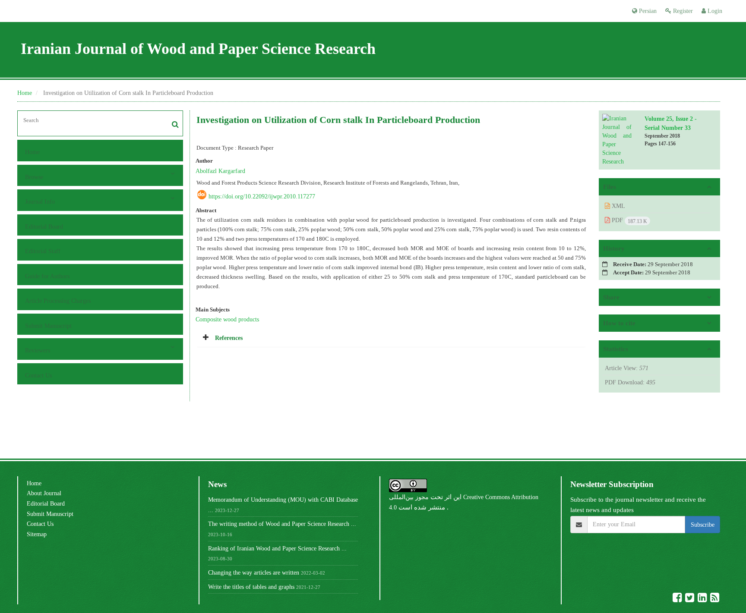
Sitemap (37, 534)
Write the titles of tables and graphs (251, 586)
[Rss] (714, 599)
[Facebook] (678, 599)
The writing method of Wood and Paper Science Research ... (282, 523)
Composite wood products (227, 319)
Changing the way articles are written (253, 572)
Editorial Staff (42, 251)
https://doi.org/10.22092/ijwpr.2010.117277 (262, 196)
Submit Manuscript (48, 325)
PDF (628, 220)
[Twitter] (690, 599)
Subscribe (702, 524)
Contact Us (38, 375)
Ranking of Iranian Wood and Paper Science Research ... (277, 548)
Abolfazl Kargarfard (220, 170)
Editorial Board (44, 226)
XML (617, 205)
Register (682, 10)
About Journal (44, 493)
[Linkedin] (703, 599)
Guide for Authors (47, 276)
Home (24, 92)
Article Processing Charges (58, 300)
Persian (647, 10)
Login (714, 10)
